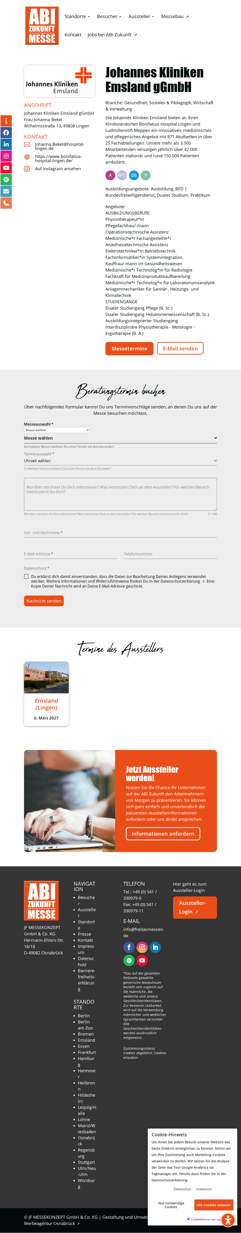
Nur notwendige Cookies (171, 1205)
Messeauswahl (38, 424)
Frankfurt (87, 1052)
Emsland (86, 1040)
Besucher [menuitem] (107, 17)
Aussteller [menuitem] (139, 17)
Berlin (84, 1015)
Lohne (84, 1119)
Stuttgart (86, 1162)
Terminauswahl (39, 454)
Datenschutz (36, 568)
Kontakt (85, 940)
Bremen (86, 1034)
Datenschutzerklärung (183, 581)
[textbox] (119, 438)
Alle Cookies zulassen (214, 1205)
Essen (83, 1046)
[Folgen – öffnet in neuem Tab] (129, 947)
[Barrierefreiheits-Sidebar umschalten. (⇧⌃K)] (228, 1220)
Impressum (204, 1189)
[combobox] (120, 438)
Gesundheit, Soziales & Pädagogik (157, 102)
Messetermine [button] (130, 348)
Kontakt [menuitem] (72, 35)
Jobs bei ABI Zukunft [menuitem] (112, 35)
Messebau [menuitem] (175, 17)
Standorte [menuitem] (75, 17)
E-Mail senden (180, 348)
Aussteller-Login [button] (192, 907)
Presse (84, 934)
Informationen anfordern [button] (163, 833)
